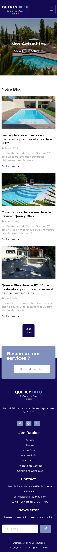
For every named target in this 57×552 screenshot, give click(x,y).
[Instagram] (28, 423)
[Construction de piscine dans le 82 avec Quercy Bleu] (28, 189)
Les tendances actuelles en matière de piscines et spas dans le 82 (27, 139)
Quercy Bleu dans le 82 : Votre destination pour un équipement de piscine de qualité (27, 289)
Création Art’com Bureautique (28, 542)
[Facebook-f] (20, 423)
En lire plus (9, 166)
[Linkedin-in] (37, 423)
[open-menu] (51, 9)
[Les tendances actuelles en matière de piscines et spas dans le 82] (28, 112)
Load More (28, 330)
